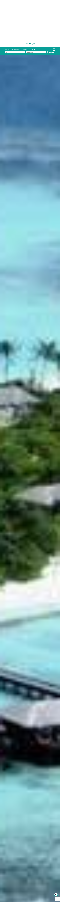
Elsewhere (53, 44)
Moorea (11, 44)
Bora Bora (7, 44)
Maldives (40, 44)
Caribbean (48, 44)
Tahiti (15, 44)
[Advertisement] (30, 10)
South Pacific (19, 44)
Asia (44, 44)
